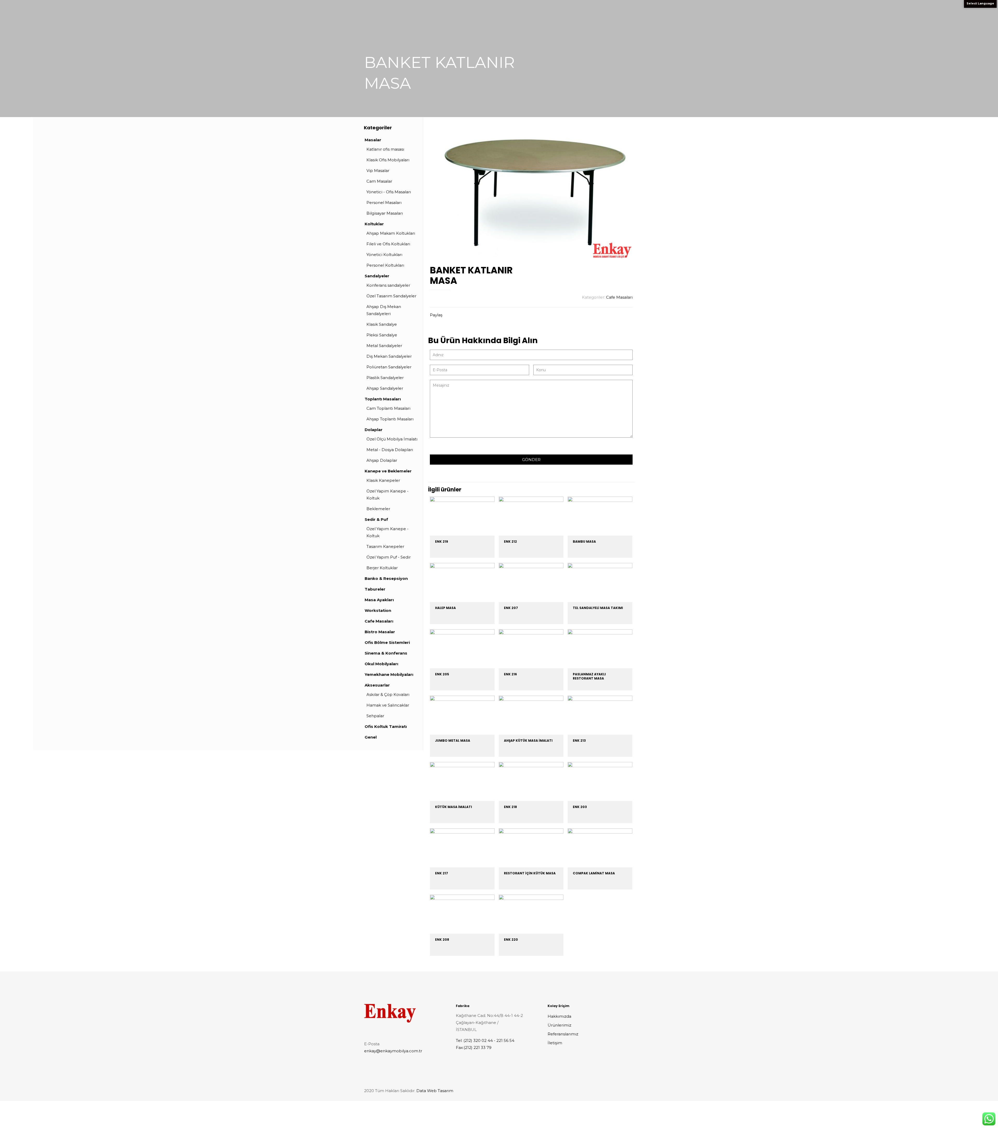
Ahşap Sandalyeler (384, 388)
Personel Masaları (384, 202)
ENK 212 (510, 541)
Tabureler (375, 589)
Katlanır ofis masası (385, 149)
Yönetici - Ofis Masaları (388, 191)
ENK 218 (510, 807)
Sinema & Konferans (386, 653)
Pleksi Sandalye (381, 334)
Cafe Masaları (619, 297)
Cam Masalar (379, 181)
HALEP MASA (445, 608)
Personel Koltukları (385, 265)
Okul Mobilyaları (381, 663)
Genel (371, 737)
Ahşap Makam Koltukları (390, 233)
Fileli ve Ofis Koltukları (388, 243)
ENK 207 (511, 608)
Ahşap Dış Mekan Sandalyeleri (383, 310)
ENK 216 (510, 674)
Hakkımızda (559, 1016)
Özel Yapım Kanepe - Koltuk (387, 495)
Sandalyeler (377, 275)
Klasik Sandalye (381, 324)
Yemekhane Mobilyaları (389, 674)
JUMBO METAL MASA (452, 740)
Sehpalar (375, 715)
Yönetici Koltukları (384, 254)
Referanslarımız (563, 1033)
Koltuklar (374, 223)
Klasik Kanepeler (383, 480)
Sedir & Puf (376, 519)
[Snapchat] (626, 1090)
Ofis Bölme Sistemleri (387, 642)
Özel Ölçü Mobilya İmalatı (391, 439)
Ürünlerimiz (559, 1025)
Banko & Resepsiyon (386, 578)
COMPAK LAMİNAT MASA (594, 873)
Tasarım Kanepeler (385, 546)
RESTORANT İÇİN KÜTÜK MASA (530, 873)
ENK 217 (441, 873)
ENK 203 (580, 807)
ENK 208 (442, 939)
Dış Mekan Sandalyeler (389, 356)
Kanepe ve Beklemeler (388, 471)
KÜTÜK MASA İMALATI (453, 807)
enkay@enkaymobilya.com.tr (393, 1050)
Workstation (378, 610)
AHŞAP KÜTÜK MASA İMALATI (528, 740)
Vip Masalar (377, 170)
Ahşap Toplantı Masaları (389, 418)
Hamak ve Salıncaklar (387, 705)
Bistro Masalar (380, 631)
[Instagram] (619, 1090)
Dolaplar (374, 429)
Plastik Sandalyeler (385, 377)
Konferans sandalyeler (388, 285)
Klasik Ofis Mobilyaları (387, 159)
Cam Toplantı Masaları (388, 408)
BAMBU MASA (584, 541)
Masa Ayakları (379, 599)
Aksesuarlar (377, 685)
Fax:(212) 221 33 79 (473, 1047)
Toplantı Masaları (383, 398)
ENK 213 (579, 740)
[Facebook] (605, 1090)
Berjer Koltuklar (382, 567)
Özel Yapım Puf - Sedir (388, 557)
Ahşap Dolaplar (381, 460)
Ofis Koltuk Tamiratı (386, 726)
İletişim (555, 1042)
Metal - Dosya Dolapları (389, 449)
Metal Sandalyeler (384, 345)
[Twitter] (612, 1090)
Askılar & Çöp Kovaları (387, 694)
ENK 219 (441, 541)
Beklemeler (378, 508)
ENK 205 (442, 674)
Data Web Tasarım (434, 1090)
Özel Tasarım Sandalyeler (391, 295)
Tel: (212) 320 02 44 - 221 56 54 (485, 1040)
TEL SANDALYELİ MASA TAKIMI (598, 608)
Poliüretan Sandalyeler (388, 366)
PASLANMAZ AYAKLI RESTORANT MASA (589, 676)
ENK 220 (511, 939)
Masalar (373, 139)
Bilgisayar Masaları (384, 213)
